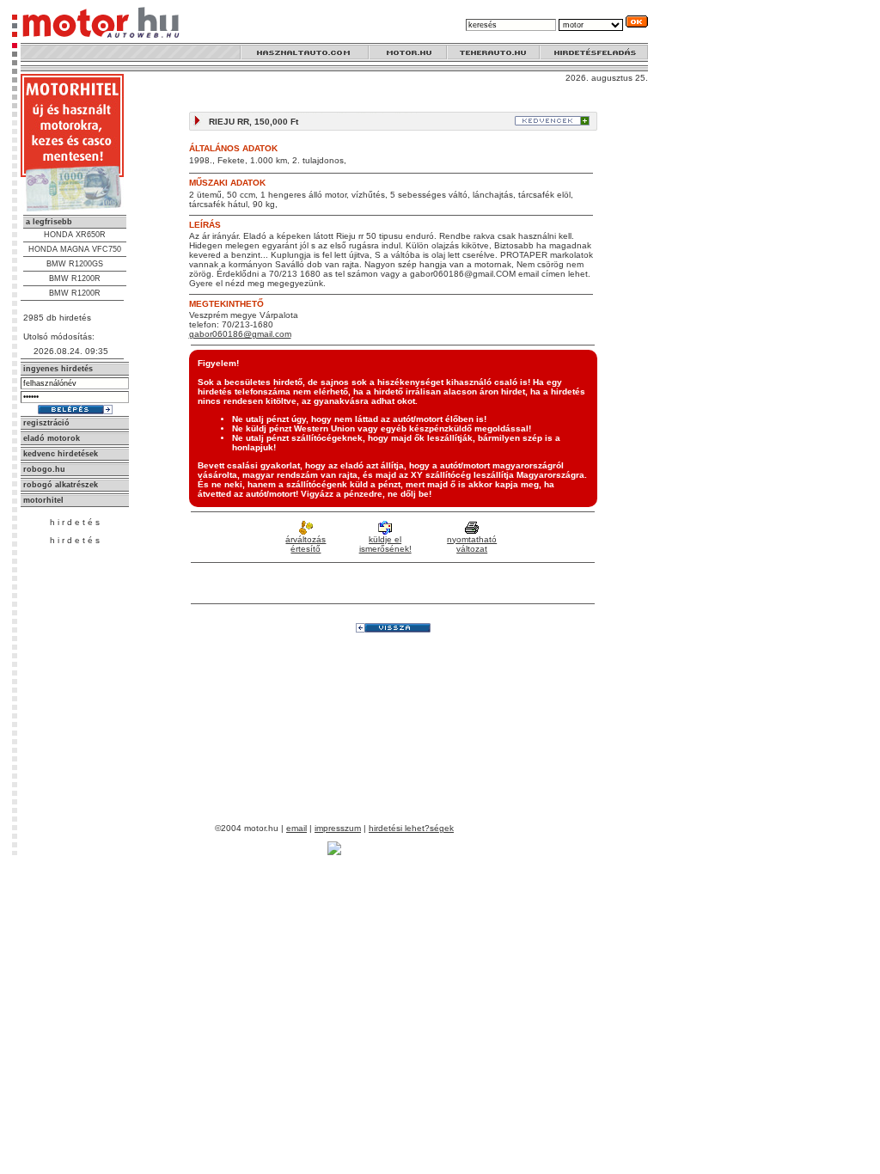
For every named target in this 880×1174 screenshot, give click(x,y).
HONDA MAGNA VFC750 (74, 249)
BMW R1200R (75, 278)
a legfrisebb (49, 221)
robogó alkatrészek (60, 484)
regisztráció (46, 423)
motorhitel (43, 500)
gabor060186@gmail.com (240, 334)
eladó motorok (51, 438)
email (296, 828)
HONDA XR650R (75, 234)
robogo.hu (44, 469)
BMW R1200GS (74, 264)
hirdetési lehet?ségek (411, 828)
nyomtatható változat (472, 544)
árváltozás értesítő (305, 544)
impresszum (338, 828)
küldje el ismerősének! (385, 544)
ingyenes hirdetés (58, 368)
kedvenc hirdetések (60, 453)
